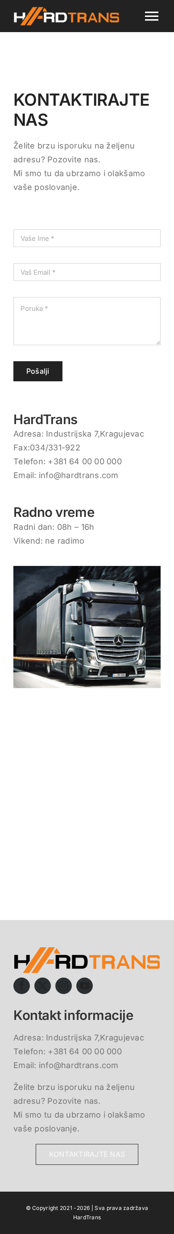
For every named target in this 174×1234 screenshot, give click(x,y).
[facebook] (21, 986)
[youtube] (84, 986)
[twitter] (42, 986)
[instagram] (63, 986)
